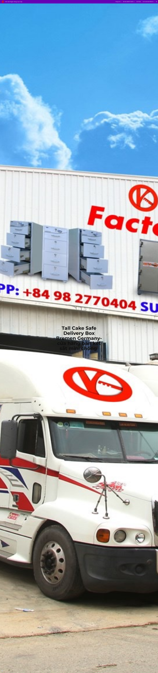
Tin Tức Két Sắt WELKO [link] (148, 1)
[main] (79, 338)
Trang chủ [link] (117, 1)
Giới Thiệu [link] (138, 1)
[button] (156, 1)
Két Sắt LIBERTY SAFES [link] (128, 1)
